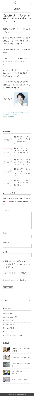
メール (6, 242)
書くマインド (7, 328)
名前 (5, 233)
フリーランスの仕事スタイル (11, 335)
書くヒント (6, 331)
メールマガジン (7, 324)
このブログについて (9, 317)
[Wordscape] (17, 2)
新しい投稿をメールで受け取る (15, 280)
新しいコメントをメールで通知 (15, 273)
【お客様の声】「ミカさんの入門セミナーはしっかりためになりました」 (22, 162)
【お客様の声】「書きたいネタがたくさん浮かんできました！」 (22, 183)
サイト (5, 252)
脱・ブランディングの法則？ (20, 380)
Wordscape (11, 394)
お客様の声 (17, 9)
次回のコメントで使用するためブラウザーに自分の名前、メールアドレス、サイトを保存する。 (16, 264)
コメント (7, 210)
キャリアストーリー (9, 320)
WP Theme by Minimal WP (20, 394)
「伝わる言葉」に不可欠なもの (21, 357)
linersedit (12, 116)
